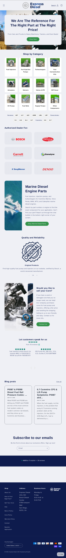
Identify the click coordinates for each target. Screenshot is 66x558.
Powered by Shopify (25, 551)
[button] (4, 5)
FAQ (6, 507)
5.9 (45, 120)
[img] (33, 342)
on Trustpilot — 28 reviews (33, 460)
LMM (34, 115)
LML (40, 115)
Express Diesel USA (14, 551)
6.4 (26, 120)
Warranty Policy (10, 519)
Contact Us (43, 324)
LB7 (16, 115)
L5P (46, 115)
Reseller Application (8, 528)
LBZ (28, 115)
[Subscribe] (47, 448)
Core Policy (8, 515)
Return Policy (9, 511)
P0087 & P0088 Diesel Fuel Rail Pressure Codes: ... (17, 392)
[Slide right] (37, 275)
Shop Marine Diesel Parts (37, 224)
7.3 (15, 120)
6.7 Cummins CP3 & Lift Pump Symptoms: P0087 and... (47, 393)
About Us (8, 492)
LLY (22, 115)
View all (58, 381)
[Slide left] (29, 275)
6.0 (21, 120)
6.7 (32, 120)
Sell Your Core (9, 503)
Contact (7, 523)
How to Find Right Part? (8, 498)
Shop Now (33, 39)
